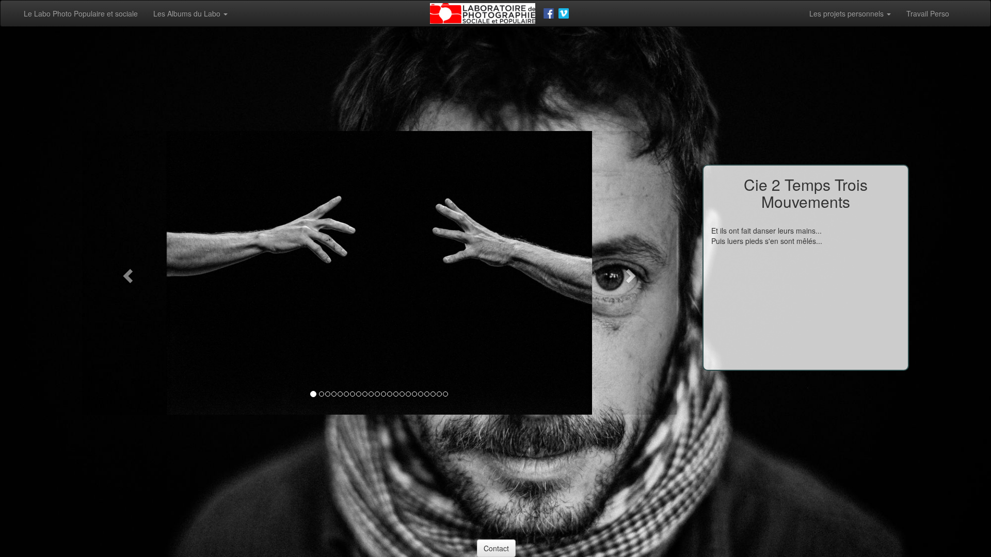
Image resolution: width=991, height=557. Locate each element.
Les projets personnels (847, 13)
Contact (496, 548)
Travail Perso (927, 13)
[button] (126, 273)
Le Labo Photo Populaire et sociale (81, 13)
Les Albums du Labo (187, 13)
